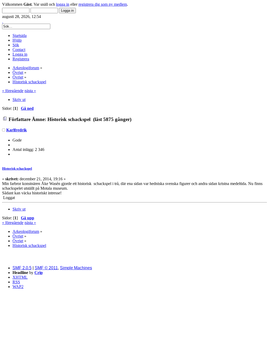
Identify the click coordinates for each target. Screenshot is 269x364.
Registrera (21, 59)
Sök (16, 45)
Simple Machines (76, 268)
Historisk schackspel (17, 168)
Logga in (20, 54)
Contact (19, 49)
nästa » (30, 90)
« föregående (12, 90)
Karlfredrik (16, 130)
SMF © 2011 (46, 268)
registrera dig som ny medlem (102, 4)
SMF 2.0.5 (22, 268)
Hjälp (17, 40)
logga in (62, 4)
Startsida (20, 35)
